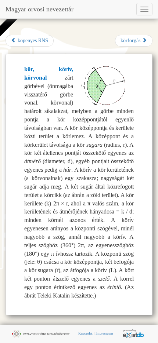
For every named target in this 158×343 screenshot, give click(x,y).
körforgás (131, 40)
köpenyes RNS (32, 40)
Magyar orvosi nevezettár (39, 9)
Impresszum (104, 333)
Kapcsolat (85, 333)
